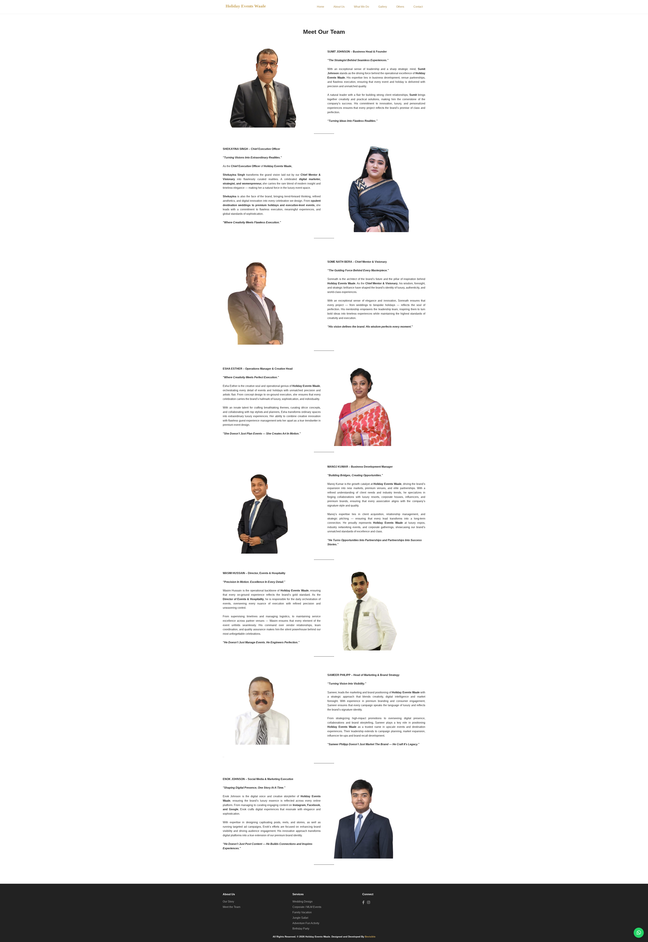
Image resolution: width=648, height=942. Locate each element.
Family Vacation (302, 912)
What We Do (361, 6)
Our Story (228, 901)
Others (400, 6)
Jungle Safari (300, 917)
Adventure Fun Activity (305, 923)
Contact (418, 6)
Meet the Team (231, 907)
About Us (339, 6)
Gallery (382, 6)
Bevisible (370, 936)
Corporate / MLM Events (306, 907)
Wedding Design (302, 901)
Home (320, 6)
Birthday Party (300, 928)
